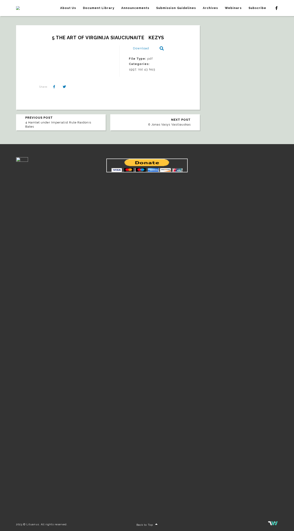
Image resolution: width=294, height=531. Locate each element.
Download (141, 48)
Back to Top (144, 524)
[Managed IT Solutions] (273, 524)
